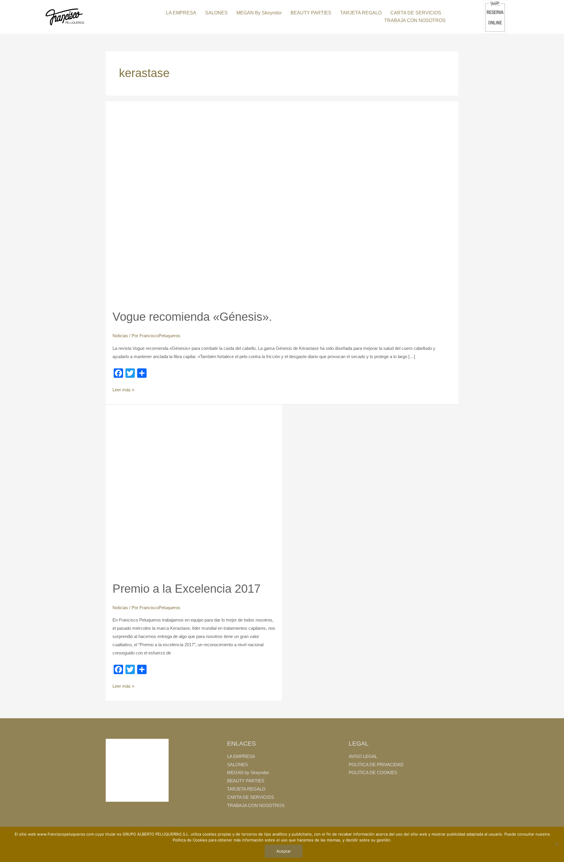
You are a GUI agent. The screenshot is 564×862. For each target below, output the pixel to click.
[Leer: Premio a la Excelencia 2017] (194, 492)
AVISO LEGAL (363, 756)
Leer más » (123, 389)
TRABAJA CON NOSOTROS (415, 20)
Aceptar (283, 851)
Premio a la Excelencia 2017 (187, 588)
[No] (557, 844)
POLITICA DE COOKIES (373, 772)
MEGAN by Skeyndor (259, 12)
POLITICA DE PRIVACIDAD (376, 764)
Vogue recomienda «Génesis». (192, 316)
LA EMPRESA (181, 12)
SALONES (216, 12)
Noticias (120, 335)
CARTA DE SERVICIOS (415, 12)
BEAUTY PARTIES (311, 12)
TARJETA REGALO (361, 12)
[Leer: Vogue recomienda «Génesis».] (210, 204)
